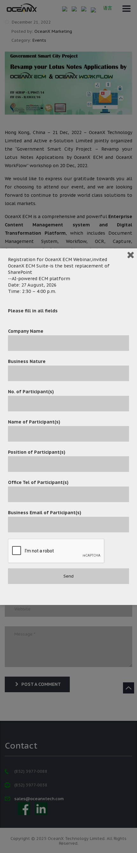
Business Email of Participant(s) (44, 512)
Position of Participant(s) (36, 452)
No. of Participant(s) (31, 392)
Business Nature (27, 361)
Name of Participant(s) (34, 422)
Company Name (25, 331)
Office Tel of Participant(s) (38, 482)
